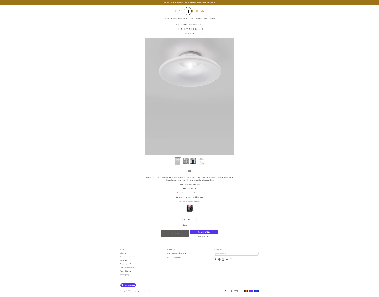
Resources (123, 260)
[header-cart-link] (257, 11)
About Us (123, 253)
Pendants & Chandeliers (173, 18)
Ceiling (186, 18)
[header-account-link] (254, 11)
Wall (192, 18)
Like (184, 219)
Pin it (189, 219)
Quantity (185, 225)
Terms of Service (125, 271)
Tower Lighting (189, 33)
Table (206, 18)
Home (177, 24)
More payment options (204, 236)
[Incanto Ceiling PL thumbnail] (178, 161)
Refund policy (124, 275)
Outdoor (199, 18)
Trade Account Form (126, 264)
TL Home (212, 18)
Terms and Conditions (127, 267)
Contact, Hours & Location (128, 257)
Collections (184, 24)
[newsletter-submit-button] (256, 253)
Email (194, 219)
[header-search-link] (251, 11)
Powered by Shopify (145, 291)
